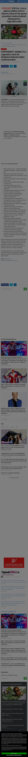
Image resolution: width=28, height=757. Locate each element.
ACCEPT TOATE (14, 753)
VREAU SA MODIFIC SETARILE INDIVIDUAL (14, 755)
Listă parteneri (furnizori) (4, 750)
